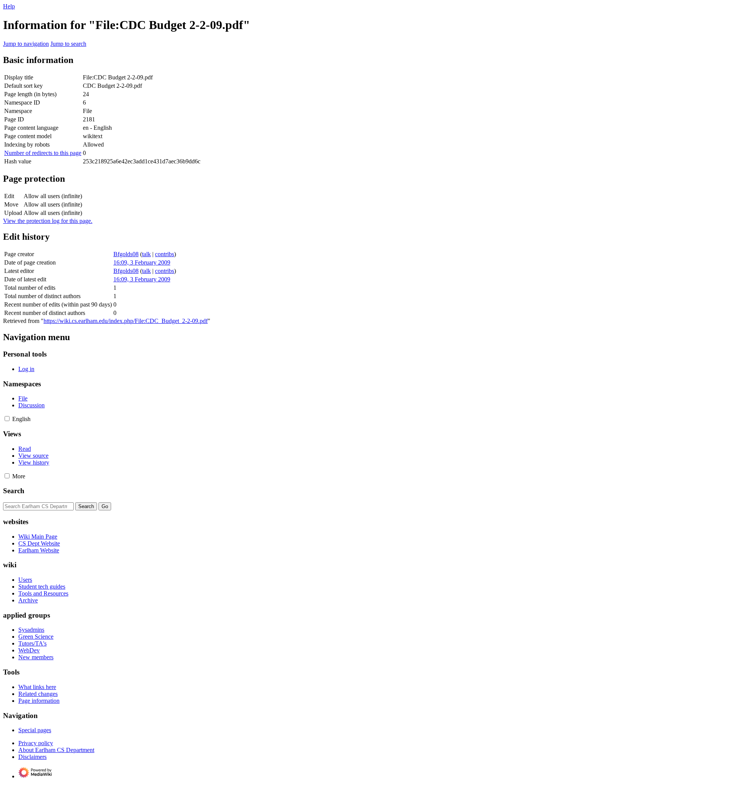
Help (9, 6)
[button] (7, 418)
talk (146, 254)
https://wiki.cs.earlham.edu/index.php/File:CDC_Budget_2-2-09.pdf (126, 321)
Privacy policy (35, 743)
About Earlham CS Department (56, 750)
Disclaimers (32, 757)
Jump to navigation (26, 43)
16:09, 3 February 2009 (141, 262)
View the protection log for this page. (47, 221)
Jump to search (68, 43)
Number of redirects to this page (42, 153)
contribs (164, 254)
